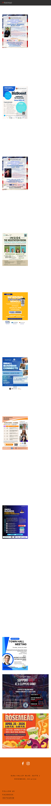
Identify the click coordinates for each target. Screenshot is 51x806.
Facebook (8, 794)
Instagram (8, 798)
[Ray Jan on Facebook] (23, 763)
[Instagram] (28, 763)
